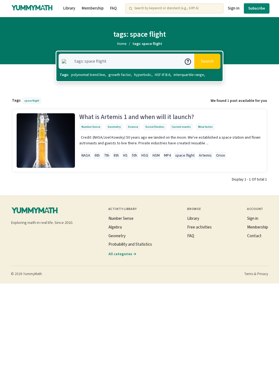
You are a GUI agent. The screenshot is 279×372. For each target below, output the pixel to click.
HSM (156, 155)
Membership (93, 8)
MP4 (167, 155)
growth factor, (120, 75)
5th (134, 155)
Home (122, 44)
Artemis (205, 155)
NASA (85, 155)
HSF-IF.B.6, (163, 75)
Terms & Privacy (256, 274)
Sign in (233, 8)
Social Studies (154, 127)
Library (69, 8)
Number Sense (90, 127)
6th (97, 155)
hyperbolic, (143, 75)
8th (116, 155)
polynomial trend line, (88, 75)
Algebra (115, 227)
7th (106, 155)
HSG (144, 155)
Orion (220, 155)
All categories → (122, 254)
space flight (185, 155)
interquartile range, (189, 75)
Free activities (199, 227)
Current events (181, 127)
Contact (254, 236)
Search (207, 61)
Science (133, 127)
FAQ (113, 8)
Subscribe (256, 8)
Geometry (114, 127)
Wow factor (205, 127)
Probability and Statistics (130, 244)
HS (125, 155)
